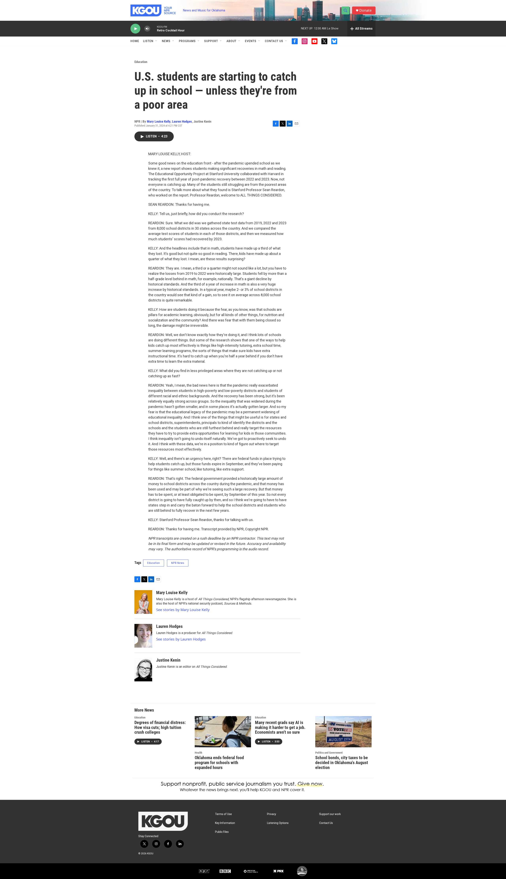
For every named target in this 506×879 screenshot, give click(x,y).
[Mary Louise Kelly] (143, 602)
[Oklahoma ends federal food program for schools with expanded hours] (223, 732)
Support (211, 41)
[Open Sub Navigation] (156, 41)
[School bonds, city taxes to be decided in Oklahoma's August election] (343, 732)
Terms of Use (223, 814)
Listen (148, 41)
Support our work (330, 814)
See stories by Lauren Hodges (181, 639)
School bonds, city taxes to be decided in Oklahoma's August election (341, 762)
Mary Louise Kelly (158, 121)
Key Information (225, 823)
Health (198, 752)
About (231, 41)
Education (140, 62)
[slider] (153, 28)
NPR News (177, 562)
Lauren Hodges (182, 121)
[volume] (147, 28)
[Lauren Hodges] (143, 636)
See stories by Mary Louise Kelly (183, 609)
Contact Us (274, 41)
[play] (135, 28)
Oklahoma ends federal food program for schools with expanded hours (219, 762)
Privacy (271, 814)
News (166, 41)
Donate (365, 10)
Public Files (222, 831)
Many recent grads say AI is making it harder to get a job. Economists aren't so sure (280, 727)
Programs (187, 41)
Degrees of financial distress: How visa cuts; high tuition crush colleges (160, 727)
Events (250, 41)
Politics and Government (329, 752)
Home (134, 41)
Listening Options (278, 823)
